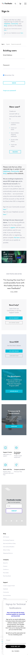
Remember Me (9, 75)
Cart (20, 3)
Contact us (5, 572)
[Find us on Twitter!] (11, 523)
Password (6, 65)
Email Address (7, 55)
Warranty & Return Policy (9, 546)
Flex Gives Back (7, 578)
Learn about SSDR (14, 358)
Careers (5, 569)
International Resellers (8, 549)
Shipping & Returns (8, 556)
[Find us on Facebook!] (6, 523)
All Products (6, 539)
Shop (5, 26)
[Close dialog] (26, 602)
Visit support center (14, 325)
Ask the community (14, 320)
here (5, 30)
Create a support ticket (9, 588)
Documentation (7, 598)
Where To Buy (6, 552)
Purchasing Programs (8, 543)
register (12, 227)
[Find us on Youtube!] (21, 523)
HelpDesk (7, 24)
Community (14, 24)
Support (5, 585)
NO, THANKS (15, 651)
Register (8, 44)
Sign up (14, 514)
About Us (5, 565)
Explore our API (14, 394)
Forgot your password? (16, 44)
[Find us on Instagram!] (16, 523)
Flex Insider (6, 575)
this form (17, 237)
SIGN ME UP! (15, 646)
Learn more (14, 429)
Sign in (3, 44)
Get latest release (14, 353)
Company (6, 562)
